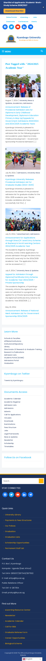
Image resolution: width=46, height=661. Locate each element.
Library (7, 346)
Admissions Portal (11, 360)
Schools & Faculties (12, 338)
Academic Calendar (12, 399)
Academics (17, 103)
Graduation (9, 363)
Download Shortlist (14, 11)
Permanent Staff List (14, 548)
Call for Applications (12, 414)
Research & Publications (14, 352)
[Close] (43, 7)
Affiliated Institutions (12, 341)
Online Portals (11, 17)
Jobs (35, 17)
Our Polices (10, 525)
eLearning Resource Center (17, 610)
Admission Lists (10, 355)
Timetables (9, 446)
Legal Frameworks (11, 434)
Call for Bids (10, 626)
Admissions (27, 103)
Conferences (23, 22)
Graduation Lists (12, 537)
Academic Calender (14, 621)
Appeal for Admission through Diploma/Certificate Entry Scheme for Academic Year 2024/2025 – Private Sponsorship (21, 278)
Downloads (10, 22)
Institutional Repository (13, 344)
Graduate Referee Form (16, 632)
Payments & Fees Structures (18, 520)
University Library (13, 514)
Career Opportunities (15, 638)
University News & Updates (27, 270)
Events (34, 22)
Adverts (7, 411)
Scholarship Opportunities (17, 542)
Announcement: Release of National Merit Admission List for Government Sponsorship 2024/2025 (22, 313)
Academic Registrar (12, 402)
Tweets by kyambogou (13, 380)
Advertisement (23, 234)
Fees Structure (10, 427)
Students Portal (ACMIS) (14, 357)
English (28, 659)
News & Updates (11, 437)
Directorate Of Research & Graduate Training (23, 349)
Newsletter (8, 440)
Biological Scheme (13, 643)
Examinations (9, 424)
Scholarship (9, 443)
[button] (6, 51)
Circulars (7, 418)
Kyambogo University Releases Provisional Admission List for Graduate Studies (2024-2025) (19, 182)
